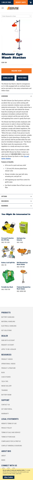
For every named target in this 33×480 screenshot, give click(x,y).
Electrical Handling (8, 326)
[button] (14, 51)
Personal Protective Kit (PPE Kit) (7, 239)
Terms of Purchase (8, 437)
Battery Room (6, 395)
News (3, 460)
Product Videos (7, 359)
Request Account (7, 345)
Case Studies (6, 377)
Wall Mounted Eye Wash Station (22, 263)
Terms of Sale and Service (10, 432)
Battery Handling (7, 317)
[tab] (16, 96)
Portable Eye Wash (7, 287)
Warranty (5, 413)
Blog (3, 372)
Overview (4, 96)
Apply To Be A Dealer (8, 349)
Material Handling (8, 321)
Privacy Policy (6, 428)
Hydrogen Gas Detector (21, 239)
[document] (17, 474)
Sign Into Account (8, 340)
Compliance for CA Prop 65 (11, 441)
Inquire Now (16, 71)
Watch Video (22, 78)
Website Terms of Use (8, 423)
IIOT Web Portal (6, 409)
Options (4, 196)
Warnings (4, 206)
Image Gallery (6, 386)
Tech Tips (4, 381)
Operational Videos (8, 364)
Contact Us (5, 405)
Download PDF (8, 78)
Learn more (18, 473)
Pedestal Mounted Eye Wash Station (23, 288)
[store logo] (12, 8)
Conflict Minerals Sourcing (11, 446)
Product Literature (8, 368)
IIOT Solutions (6, 330)
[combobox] (16, 16)
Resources (5, 201)
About (3, 456)
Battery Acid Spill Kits (8, 262)
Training (4, 390)
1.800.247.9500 (6, 2)
